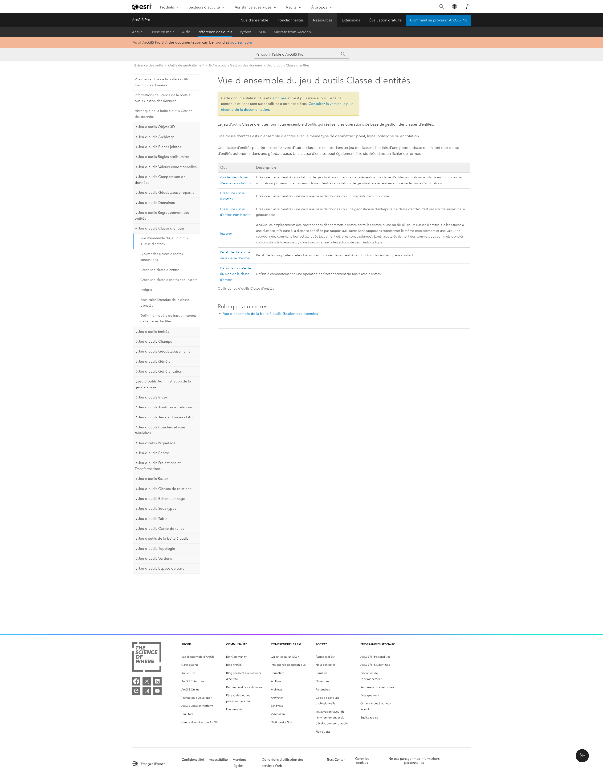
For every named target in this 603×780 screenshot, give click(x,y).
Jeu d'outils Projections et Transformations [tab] (158, 466)
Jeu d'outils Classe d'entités (288, 65)
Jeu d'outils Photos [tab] (154, 453)
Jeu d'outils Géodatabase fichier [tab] (165, 351)
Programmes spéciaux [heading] (377, 644)
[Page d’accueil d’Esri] (142, 7)
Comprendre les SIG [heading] (286, 644)
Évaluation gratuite (385, 20)
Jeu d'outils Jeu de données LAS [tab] (165, 417)
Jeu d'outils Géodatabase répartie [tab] (166, 192)
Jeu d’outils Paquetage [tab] (156, 443)
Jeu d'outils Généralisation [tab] (160, 371)
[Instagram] (147, 691)
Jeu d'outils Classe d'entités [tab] (161, 228)
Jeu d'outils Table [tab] (152, 519)
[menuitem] (200, 657)
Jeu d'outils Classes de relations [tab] (164, 489)
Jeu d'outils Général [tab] (154, 361)
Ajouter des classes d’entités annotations (161, 257)
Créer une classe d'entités (159, 270)
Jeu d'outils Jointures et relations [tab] (165, 407)
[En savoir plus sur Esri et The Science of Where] (146, 657)
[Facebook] (136, 681)
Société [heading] (321, 644)
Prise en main (163, 32)
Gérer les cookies (362, 761)
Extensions (351, 20)
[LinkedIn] (157, 681)
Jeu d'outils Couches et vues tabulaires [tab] (160, 430)
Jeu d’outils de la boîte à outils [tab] (163, 538)
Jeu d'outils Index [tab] (152, 397)
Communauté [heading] (236, 644)
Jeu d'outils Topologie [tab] (156, 548)
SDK (262, 32)
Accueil (138, 32)
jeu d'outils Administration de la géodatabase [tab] (163, 384)
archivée (279, 98)
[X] (147, 681)
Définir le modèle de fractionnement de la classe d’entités (168, 319)
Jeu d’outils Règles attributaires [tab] (164, 157)
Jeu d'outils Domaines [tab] (156, 203)
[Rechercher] (441, 6)
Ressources (322, 20)
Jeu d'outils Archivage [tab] (156, 137)
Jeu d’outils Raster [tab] (153, 478)
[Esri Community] (136, 691)
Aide (186, 32)
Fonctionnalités (291, 20)
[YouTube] (157, 691)
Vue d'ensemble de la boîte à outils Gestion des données (161, 82)
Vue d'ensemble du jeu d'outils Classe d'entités (164, 241)
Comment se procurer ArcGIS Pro (438, 20)
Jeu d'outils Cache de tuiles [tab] (161, 528)
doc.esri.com (241, 42)
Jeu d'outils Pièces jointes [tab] (159, 147)
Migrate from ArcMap (292, 32)
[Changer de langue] (454, 6)
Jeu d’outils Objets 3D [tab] (156, 127)
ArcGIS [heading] (186, 644)
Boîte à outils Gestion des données (235, 65)
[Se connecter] (468, 6)
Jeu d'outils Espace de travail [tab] (162, 568)
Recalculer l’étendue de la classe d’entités (164, 303)
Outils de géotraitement (186, 65)
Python (245, 32)
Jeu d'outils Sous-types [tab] (157, 508)
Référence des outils (215, 32)
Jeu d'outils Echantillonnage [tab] (161, 499)
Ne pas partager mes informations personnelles (414, 761)
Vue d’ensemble (254, 20)
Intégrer (146, 290)
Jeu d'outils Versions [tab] (155, 558)
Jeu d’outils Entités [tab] (153, 331)
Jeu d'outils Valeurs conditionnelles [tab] (167, 167)
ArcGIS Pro (141, 19)
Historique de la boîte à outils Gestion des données (163, 114)
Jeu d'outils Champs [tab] (155, 341)
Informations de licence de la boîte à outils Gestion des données (162, 98)
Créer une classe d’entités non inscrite (168, 280)
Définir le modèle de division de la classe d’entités (235, 274)
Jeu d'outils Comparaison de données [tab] (160, 180)
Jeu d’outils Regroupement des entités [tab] (162, 215)
